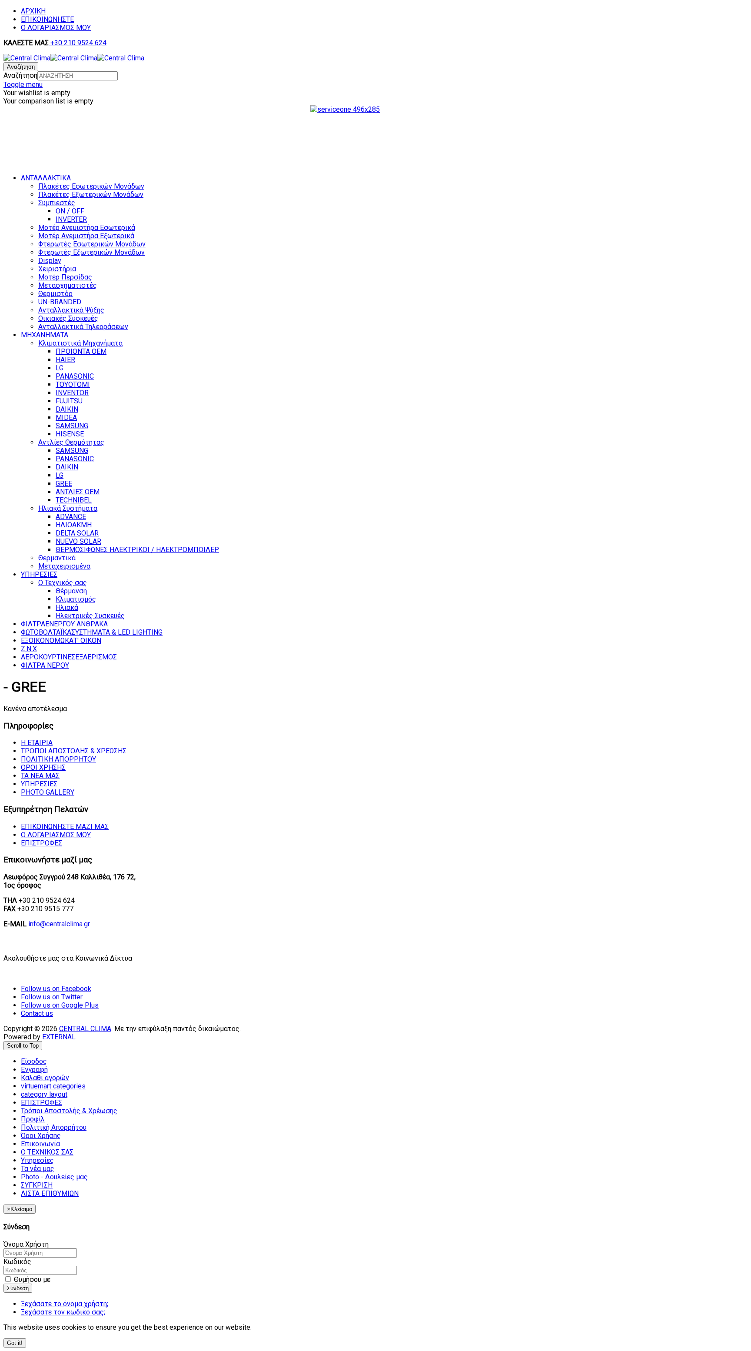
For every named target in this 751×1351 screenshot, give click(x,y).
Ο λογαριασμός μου (56, 835)
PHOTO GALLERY (47, 792)
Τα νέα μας (40, 776)
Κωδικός (17, 1262)
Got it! (15, 1343)
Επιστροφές (41, 843)
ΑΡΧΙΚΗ (33, 11)
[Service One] (375, 142)
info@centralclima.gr (59, 924)
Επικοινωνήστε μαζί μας (65, 826)
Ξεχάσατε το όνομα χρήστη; (64, 1304)
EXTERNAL (59, 1037)
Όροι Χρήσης (43, 767)
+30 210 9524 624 (77, 43)
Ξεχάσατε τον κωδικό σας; (63, 1312)
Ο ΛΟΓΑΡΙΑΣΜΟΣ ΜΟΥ (56, 27)
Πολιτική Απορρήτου (58, 759)
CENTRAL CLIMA (85, 1029)
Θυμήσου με (31, 1279)
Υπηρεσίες (39, 784)
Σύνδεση (18, 1288)
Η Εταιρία (37, 743)
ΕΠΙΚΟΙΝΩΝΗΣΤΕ (47, 19)
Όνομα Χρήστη (26, 1244)
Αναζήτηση (20, 75)
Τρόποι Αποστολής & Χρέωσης (73, 751)
